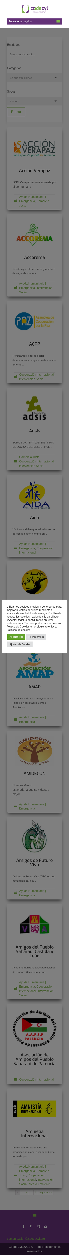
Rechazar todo (36, 636)
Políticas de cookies (18, 629)
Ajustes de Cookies (20, 644)
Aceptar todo (16, 636)
